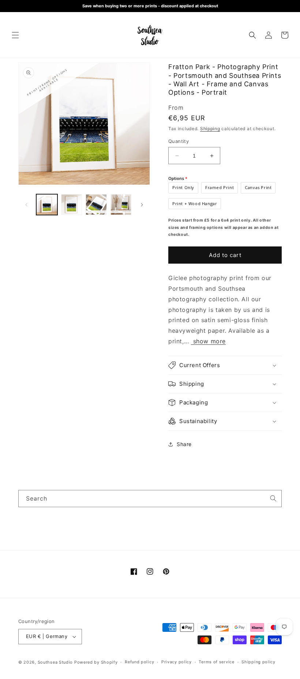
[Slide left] (26, 205)
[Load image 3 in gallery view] (96, 204)
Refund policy (139, 661)
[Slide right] (142, 205)
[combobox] (150, 498)
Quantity (178, 141)
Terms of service (216, 661)
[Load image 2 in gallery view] (71, 204)
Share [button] (184, 444)
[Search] (273, 498)
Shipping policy (258, 661)
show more (208, 341)
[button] (15, 35)
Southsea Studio (55, 662)
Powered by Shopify (96, 662)
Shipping (210, 128)
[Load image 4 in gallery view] (121, 204)
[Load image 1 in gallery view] (46, 204)
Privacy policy (176, 661)
